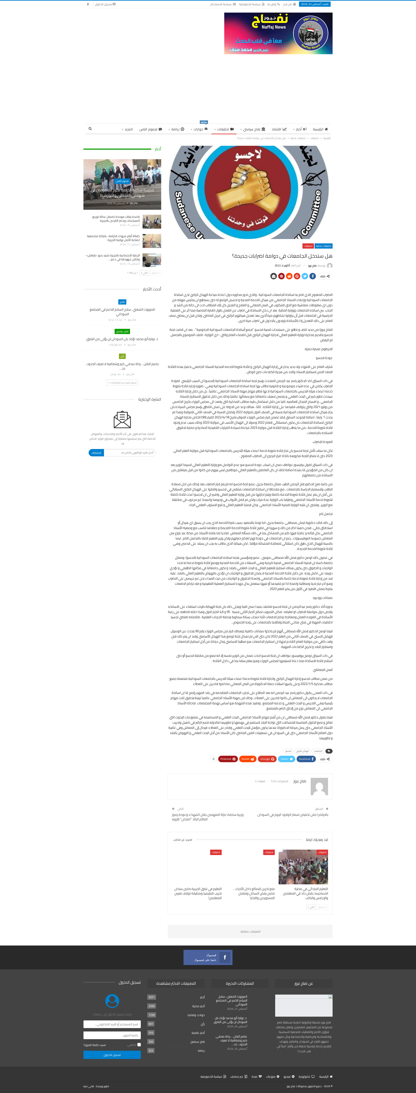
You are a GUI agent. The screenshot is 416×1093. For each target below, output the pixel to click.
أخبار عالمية (198, 1032)
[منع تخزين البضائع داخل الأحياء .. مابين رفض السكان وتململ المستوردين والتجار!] (250, 867)
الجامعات (318, 751)
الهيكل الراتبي (302, 751)
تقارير (122, 301)
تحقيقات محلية (323, 245)
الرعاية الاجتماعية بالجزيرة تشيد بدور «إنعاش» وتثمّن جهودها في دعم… (113, 257)
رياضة (175, 129)
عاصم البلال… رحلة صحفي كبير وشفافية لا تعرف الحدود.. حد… (122, 366)
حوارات (200, 128)
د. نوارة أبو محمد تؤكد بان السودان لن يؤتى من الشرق (122, 339)
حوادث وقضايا (196, 1015)
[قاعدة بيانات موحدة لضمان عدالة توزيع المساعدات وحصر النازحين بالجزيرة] (152, 222)
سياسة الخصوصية (250, 4)
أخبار (299, 129)
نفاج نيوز (291, 1086)
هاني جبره (88, 1086)
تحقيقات (223, 129)
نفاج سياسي (251, 129)
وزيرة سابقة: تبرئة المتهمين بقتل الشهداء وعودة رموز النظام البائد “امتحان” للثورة (208, 816)
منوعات (270, 1076)
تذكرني (131, 1044)
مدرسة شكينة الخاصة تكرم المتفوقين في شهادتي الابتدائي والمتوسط (122, 192)
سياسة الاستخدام (221, 4)
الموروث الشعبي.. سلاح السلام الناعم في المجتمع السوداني (122, 311)
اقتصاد (276, 129)
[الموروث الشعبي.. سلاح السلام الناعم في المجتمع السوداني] (259, 1001)
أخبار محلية (198, 1006)
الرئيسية (318, 129)
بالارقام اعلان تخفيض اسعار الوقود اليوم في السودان (292, 814)
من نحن (287, 4)
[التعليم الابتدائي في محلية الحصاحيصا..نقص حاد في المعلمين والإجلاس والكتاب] (303, 867)
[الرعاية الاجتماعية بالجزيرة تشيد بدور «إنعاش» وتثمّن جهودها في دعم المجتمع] (152, 260)
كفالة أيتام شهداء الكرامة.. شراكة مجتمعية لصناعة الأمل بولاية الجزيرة (113, 238)
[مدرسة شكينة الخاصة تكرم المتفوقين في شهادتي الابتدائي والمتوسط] (122, 184)
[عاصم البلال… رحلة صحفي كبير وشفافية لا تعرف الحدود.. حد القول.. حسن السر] (259, 1041)
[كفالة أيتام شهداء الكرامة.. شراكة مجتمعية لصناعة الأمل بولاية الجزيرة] (152, 241)
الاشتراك (96, 452)
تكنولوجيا (304, 1076)
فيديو (287, 1076)
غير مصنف (236, 1076)
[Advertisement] (208, 86)
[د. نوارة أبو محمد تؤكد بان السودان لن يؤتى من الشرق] (259, 1023)
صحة (254, 1076)
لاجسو (288, 751)
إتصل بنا (272, 4)
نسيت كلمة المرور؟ (94, 1044)
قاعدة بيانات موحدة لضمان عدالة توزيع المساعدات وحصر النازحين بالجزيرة (116, 218)
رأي (122, 356)
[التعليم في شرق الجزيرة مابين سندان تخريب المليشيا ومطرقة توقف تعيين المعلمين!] (197, 867)
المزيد (129, 129)
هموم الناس (148, 129)
